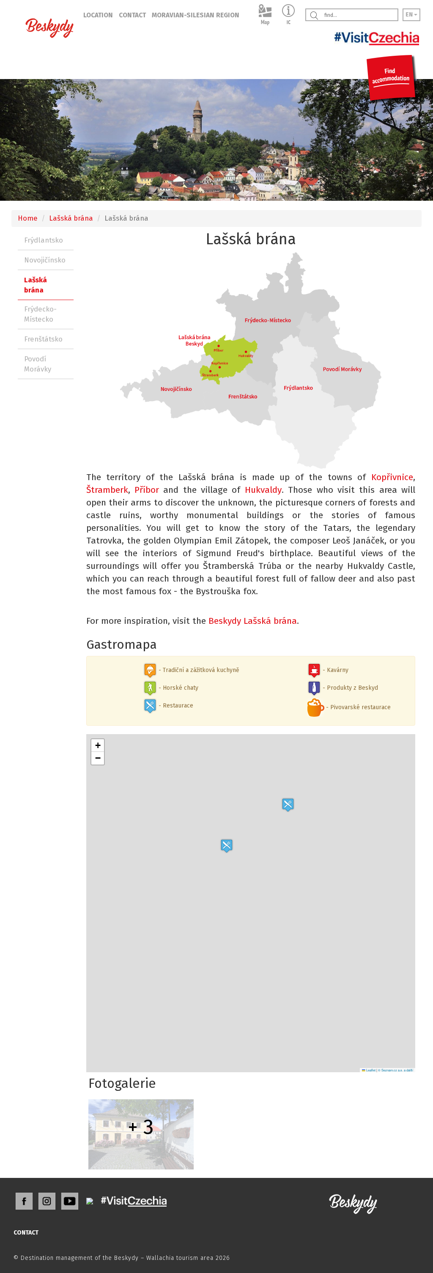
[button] (288, 805)
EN (410, 14)
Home (28, 218)
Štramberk (107, 489)
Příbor (146, 489)
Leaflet (370, 1070)
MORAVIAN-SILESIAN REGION (195, 15)
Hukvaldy (263, 489)
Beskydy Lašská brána (252, 620)
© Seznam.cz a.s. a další (395, 1070)
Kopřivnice (392, 477)
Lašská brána (71, 218)
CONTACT (132, 15)
